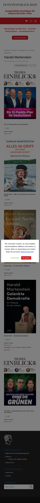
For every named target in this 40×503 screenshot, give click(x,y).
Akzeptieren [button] (26, 258)
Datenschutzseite (27, 252)
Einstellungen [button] (15, 258)
